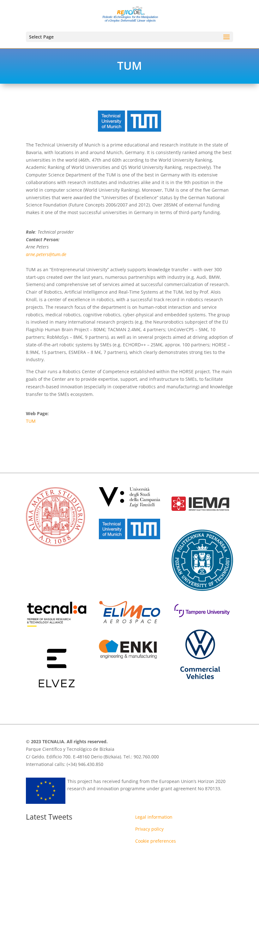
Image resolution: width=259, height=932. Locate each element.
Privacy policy (149, 829)
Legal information (153, 817)
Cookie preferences (155, 841)
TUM (31, 421)
